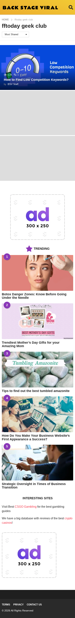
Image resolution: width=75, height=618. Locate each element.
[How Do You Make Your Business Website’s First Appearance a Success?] (37, 414)
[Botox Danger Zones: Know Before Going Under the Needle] (37, 273)
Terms (6, 604)
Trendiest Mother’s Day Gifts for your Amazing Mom (31, 344)
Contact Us (34, 604)
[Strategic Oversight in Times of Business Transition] (37, 462)
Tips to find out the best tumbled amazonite (36, 391)
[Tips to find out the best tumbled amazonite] (37, 369)
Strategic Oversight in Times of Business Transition (34, 485)
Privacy (18, 604)
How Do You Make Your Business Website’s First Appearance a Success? (36, 437)
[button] (71, 7)
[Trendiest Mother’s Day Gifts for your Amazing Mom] (37, 321)
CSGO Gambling (26, 506)
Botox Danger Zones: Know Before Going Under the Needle (34, 296)
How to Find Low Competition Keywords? (36, 80)
